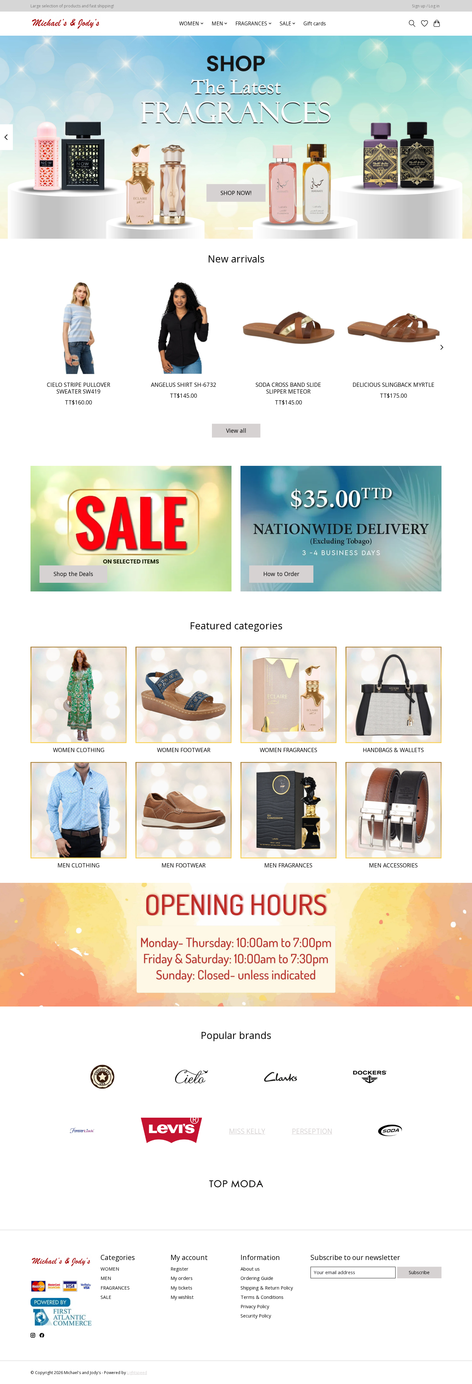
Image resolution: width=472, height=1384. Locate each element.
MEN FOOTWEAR (183, 865)
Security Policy (255, 1315)
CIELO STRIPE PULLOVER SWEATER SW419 (78, 387)
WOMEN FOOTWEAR (183, 750)
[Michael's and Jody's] (66, 23)
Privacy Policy (254, 1306)
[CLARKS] (280, 1077)
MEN (106, 1278)
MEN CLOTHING (78, 865)
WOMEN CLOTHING (78, 750)
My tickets (181, 1287)
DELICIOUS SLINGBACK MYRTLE (393, 384)
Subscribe (419, 1272)
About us (250, 1268)
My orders (181, 1278)
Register (179, 1268)
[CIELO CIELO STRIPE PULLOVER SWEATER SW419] (79, 328)
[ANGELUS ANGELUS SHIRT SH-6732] (183, 328)
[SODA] (390, 1131)
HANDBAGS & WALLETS (393, 750)
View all (236, 430)
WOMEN (110, 1268)
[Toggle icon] (412, 23)
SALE (106, 1297)
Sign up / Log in (426, 6)
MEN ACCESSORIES (393, 865)
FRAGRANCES (115, 1287)
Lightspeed (137, 1372)
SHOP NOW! (236, 192)
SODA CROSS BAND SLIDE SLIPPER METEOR (288, 387)
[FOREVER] (82, 1131)
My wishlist (182, 1297)
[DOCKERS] (369, 1077)
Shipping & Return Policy (266, 1287)
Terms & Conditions (262, 1297)
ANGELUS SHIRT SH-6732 (183, 384)
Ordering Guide (256, 1278)
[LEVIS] (171, 1131)
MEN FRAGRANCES (288, 865)
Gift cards (314, 23)
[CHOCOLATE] (102, 1077)
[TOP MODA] (236, 1184)
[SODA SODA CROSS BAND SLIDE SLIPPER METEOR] (288, 328)
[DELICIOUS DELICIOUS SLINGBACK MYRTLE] (393, 328)
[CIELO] (191, 1077)
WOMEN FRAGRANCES (288, 750)
